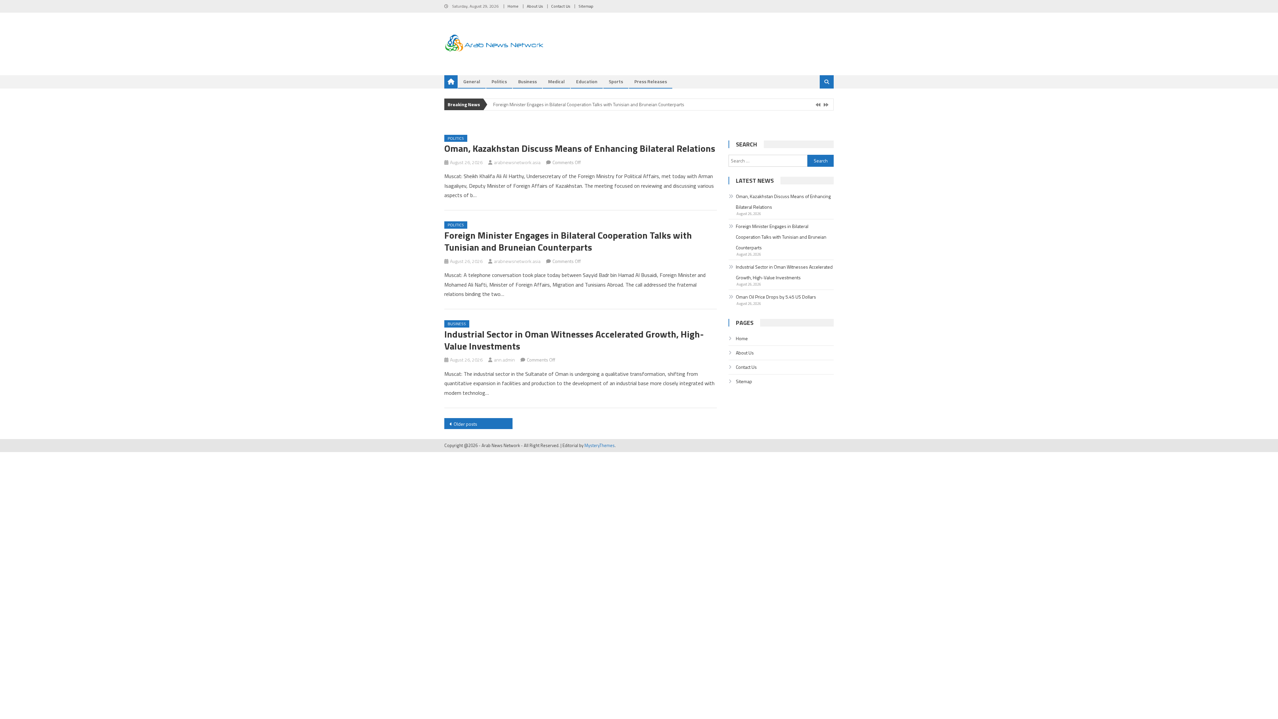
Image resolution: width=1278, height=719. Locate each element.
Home (513, 6)
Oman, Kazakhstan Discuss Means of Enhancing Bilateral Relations (579, 148)
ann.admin (504, 359)
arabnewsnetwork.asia (517, 162)
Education (586, 81)
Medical (556, 81)
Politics (499, 81)
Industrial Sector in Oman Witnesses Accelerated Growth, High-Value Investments (574, 340)
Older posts (465, 423)
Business (527, 81)
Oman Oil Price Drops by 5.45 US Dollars (776, 296)
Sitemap (585, 6)
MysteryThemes (599, 445)
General (471, 81)
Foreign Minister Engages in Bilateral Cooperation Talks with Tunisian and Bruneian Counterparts (588, 103)
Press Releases (650, 81)
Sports (616, 81)
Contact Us (560, 6)
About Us (535, 6)
